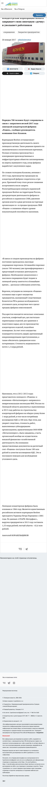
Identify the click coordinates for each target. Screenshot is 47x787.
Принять (39, 15)
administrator (24, 39)
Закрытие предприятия (29, 32)
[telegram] (27, 549)
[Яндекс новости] (34, 69)
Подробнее (39, 732)
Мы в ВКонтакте (6, 9)
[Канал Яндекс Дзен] (12, 73)
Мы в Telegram (19, 9)
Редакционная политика (10, 690)
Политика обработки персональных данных (16, 775)
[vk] (20, 549)
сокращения (9, 32)
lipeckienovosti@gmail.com (18, 712)
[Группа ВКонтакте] (12, 69)
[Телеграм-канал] (34, 73)
